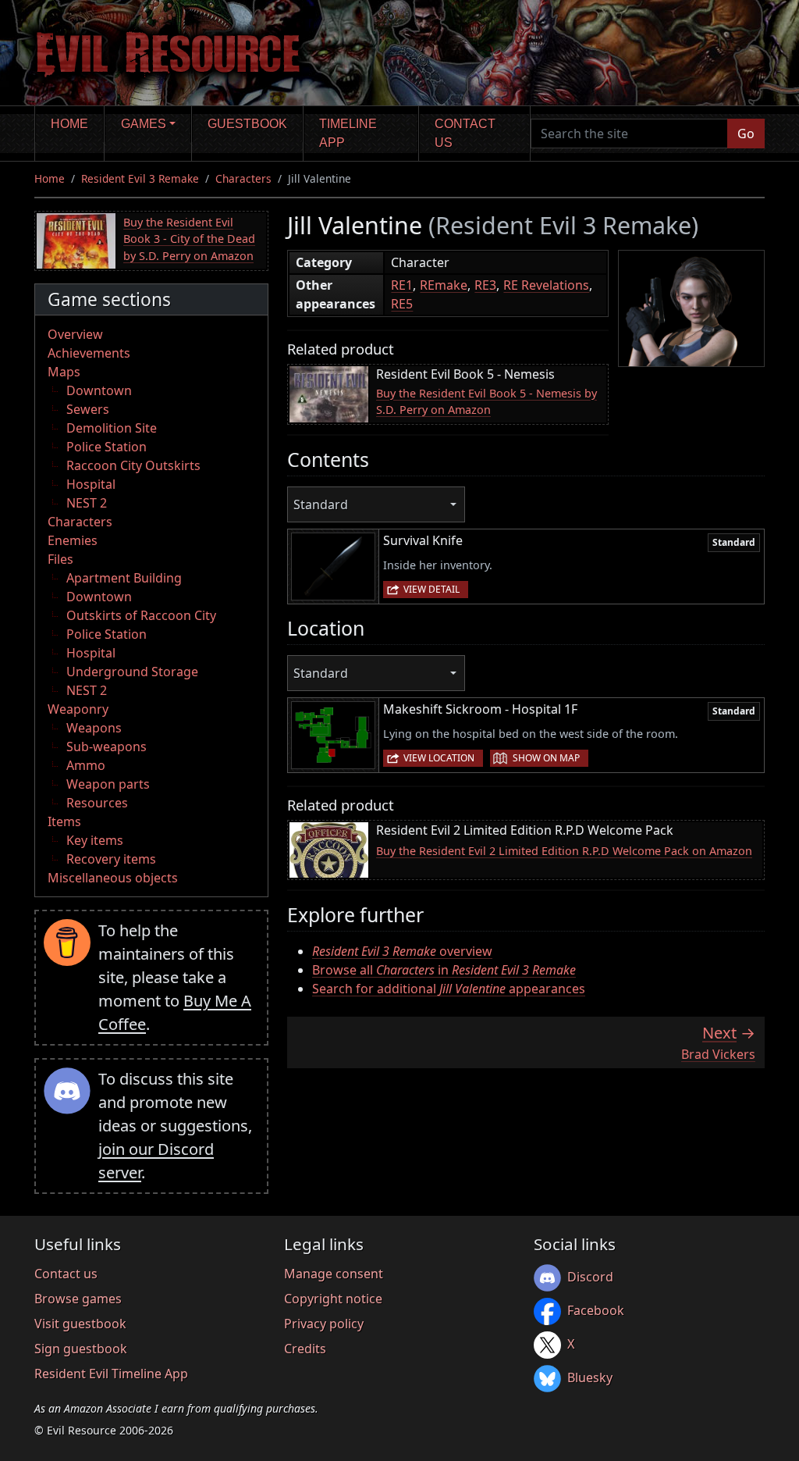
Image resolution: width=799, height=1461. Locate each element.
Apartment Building (124, 577)
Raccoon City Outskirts (133, 465)
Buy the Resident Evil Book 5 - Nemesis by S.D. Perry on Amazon (486, 402)
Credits (305, 1348)
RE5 (402, 303)
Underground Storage (132, 671)
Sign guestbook (80, 1348)
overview (402, 951)
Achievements (89, 353)
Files (60, 559)
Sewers (87, 409)
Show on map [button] (546, 757)
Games (143, 123)
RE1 (402, 285)
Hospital (90, 484)
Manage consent (333, 1273)
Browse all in (444, 969)
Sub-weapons (106, 746)
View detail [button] (431, 589)
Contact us (465, 133)
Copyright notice (333, 1298)
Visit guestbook (80, 1323)
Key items (94, 840)
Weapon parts (108, 784)
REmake (443, 285)
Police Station (106, 446)
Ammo (85, 765)
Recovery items (111, 859)
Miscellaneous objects (113, 877)
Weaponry (78, 709)
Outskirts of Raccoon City (141, 615)
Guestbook (247, 123)
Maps (64, 371)
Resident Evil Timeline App (111, 1373)
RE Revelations (546, 285)
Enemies (73, 540)
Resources (97, 802)
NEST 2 (86, 502)
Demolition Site (111, 428)
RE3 (485, 285)
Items (64, 821)
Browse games (78, 1298)
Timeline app (348, 133)
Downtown (99, 390)
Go (746, 133)
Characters (243, 178)
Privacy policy (324, 1323)
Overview (75, 334)
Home (69, 123)
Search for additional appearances (448, 988)
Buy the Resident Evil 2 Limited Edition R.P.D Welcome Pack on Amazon (564, 850)
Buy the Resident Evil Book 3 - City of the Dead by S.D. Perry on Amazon (189, 239)
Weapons (94, 727)
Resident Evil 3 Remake (140, 178)
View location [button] (438, 757)
